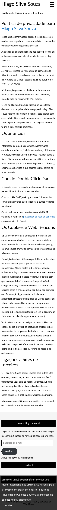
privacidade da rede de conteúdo (39, 217)
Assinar (9, 451)
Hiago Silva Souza (21, 4)
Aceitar (8, 505)
